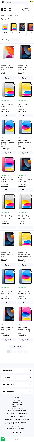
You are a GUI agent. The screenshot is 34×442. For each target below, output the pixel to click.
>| (25, 352)
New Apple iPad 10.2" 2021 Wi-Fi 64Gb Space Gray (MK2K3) (24, 67)
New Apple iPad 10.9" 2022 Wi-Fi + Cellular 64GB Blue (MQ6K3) (7, 291)
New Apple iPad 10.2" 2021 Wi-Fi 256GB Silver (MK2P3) (7, 254)
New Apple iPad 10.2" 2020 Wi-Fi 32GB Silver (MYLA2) (7, 67)
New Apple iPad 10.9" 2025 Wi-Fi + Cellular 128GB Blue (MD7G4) (24, 291)
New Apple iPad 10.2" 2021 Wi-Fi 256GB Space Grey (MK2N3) (25, 179)
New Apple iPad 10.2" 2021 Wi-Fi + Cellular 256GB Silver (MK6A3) (7, 329)
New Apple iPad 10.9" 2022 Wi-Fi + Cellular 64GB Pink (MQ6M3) (24, 329)
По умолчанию (26, 39)
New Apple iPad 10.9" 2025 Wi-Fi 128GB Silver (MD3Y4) (7, 104)
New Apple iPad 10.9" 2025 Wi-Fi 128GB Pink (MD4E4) (7, 179)
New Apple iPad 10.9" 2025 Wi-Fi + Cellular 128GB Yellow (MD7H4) (24, 254)
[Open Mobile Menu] (3, 2)
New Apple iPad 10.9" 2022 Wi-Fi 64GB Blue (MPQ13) (7, 142)
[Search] (26, 2)
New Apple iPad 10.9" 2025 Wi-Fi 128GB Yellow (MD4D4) (25, 104)
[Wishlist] (14, 46)
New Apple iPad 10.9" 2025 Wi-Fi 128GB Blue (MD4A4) (24, 142)
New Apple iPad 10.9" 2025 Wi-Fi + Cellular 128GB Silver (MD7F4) (24, 216)
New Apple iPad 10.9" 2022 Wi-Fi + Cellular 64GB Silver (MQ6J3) (7, 216)
